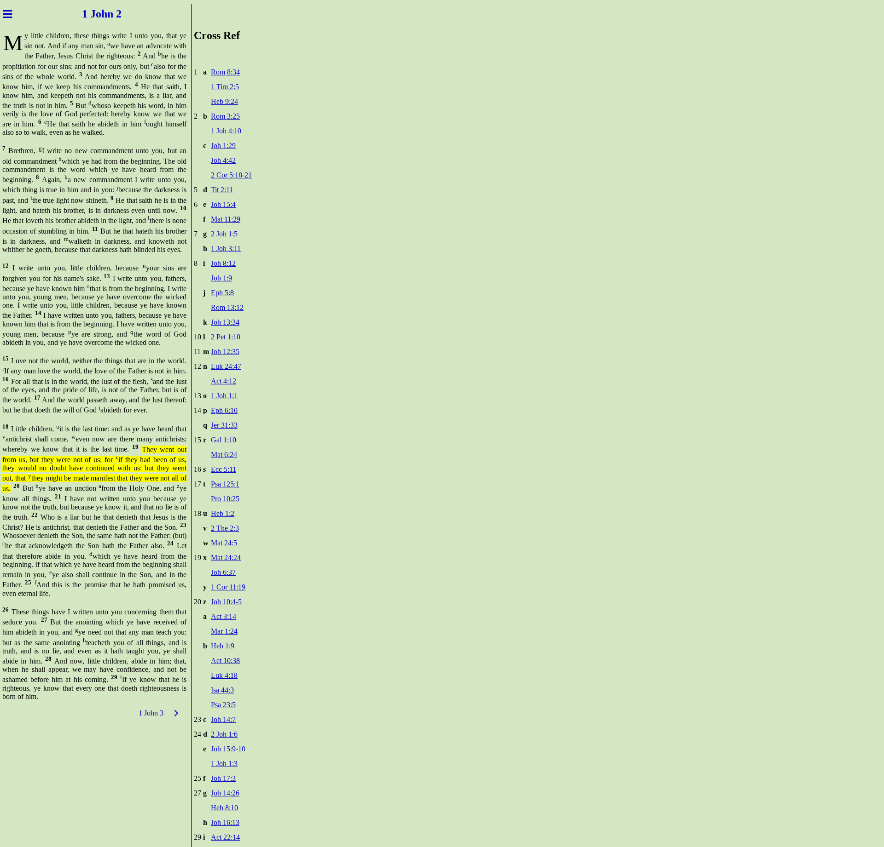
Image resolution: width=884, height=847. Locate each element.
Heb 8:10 (224, 808)
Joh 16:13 (225, 822)
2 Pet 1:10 (225, 337)
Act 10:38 (225, 660)
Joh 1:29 (223, 145)
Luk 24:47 (226, 366)
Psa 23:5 (223, 705)
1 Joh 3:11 (226, 248)
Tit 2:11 (222, 190)
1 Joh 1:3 (224, 763)
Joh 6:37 (223, 572)
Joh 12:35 (225, 351)
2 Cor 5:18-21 (231, 175)
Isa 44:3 (222, 690)
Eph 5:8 (222, 293)
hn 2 (114, 14)
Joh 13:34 (225, 322)
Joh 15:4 (223, 204)
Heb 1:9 (222, 646)
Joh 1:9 (221, 278)
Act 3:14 (223, 616)
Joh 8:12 (223, 263)
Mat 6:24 (224, 454)
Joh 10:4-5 (226, 602)
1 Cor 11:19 (228, 587)
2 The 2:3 (225, 528)
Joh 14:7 (223, 719)
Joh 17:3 (223, 778)
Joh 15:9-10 (228, 749)
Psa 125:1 (225, 484)
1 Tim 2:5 (225, 87)
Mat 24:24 (226, 557)
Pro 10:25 (225, 499)
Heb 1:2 (222, 513)
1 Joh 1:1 (224, 396)
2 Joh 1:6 (224, 734)
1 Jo (88, 14)
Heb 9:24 (224, 101)
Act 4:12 (223, 381)
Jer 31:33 (224, 425)
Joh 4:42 (223, 160)
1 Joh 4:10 (226, 131)
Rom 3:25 (225, 116)
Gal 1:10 (223, 440)
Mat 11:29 (225, 219)
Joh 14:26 (225, 793)
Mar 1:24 (224, 631)
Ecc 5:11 (223, 469)
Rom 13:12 (227, 307)
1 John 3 (151, 713)
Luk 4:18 (224, 675)
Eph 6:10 (224, 410)
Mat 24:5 (224, 543)
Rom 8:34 (225, 72)
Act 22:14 (225, 837)
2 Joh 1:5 (224, 234)
